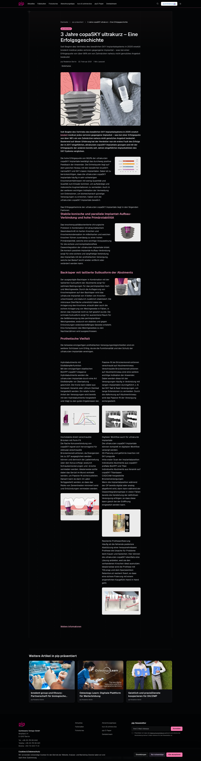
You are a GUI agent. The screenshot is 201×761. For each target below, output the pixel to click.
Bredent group (66, 66)
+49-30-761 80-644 (30, 740)
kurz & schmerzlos (84, 4)
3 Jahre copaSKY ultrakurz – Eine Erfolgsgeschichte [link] (107, 22)
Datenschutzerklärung (157, 733)
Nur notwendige (157, 754)
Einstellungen (141, 754)
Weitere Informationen (71, 626)
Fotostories (53, 4)
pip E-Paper (99, 4)
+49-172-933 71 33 (32, 746)
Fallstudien (41, 4)
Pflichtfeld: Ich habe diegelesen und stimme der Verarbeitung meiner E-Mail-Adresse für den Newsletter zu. (157, 734)
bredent (64, 135)
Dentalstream (111, 4)
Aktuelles (31, 4)
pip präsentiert (77, 22)
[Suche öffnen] (157, 3)
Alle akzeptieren (174, 754)
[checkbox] (132, 733)
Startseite (64, 22)
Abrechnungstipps (68, 4)
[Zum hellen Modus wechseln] (180, 4)
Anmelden (177, 729)
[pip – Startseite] (21, 4)
